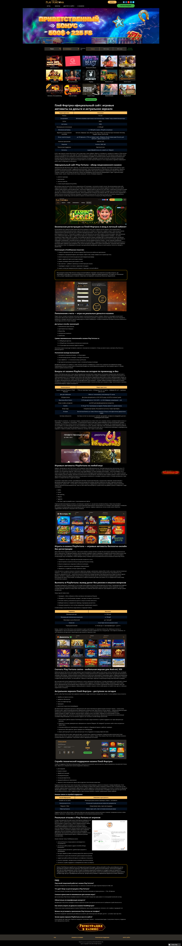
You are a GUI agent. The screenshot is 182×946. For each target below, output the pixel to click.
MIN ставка (119, 48)
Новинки (93, 48)
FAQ (55, 937)
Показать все (91, 99)
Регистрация (125, 5)
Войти (112, 2)
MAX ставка (106, 48)
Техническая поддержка (102, 937)
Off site (171, 472)
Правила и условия (77, 937)
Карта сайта (126, 937)
